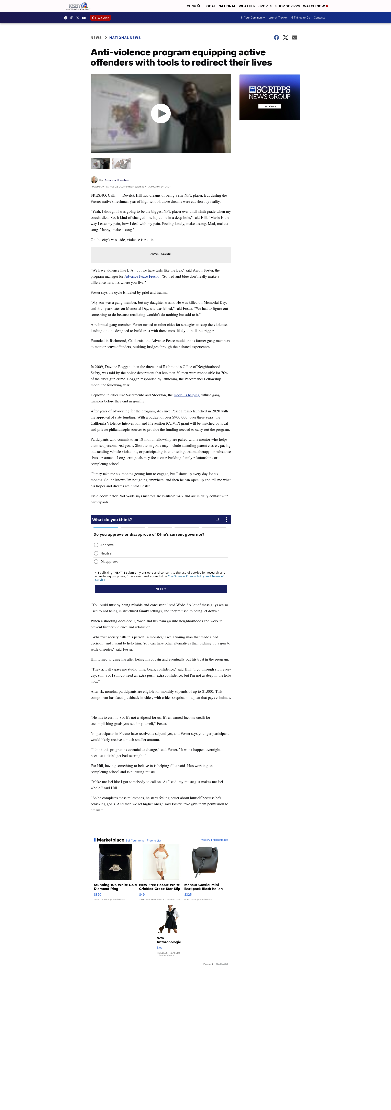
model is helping (187, 394)
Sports (265, 6)
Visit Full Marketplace (214, 839)
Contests (319, 17)
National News (125, 38)
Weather (247, 6)
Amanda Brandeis (116, 180)
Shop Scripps (287, 6)
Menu (192, 6)
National (227, 6)
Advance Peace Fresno (141, 276)
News (96, 38)
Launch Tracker (278, 17)
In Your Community (253, 17)
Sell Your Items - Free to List (143, 840)
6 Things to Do (300, 17)
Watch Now (314, 6)
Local (210, 6)
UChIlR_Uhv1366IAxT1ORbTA (85, 18)
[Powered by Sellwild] (222, 964)
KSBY (78, 18)
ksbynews (66, 18)
